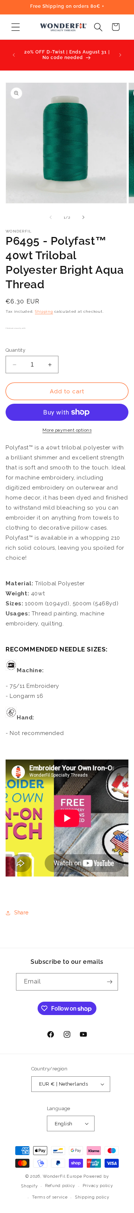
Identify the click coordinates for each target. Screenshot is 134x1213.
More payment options (67, 430)
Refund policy (60, 1185)
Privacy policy (98, 1185)
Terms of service (49, 1197)
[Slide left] (50, 217)
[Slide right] (83, 217)
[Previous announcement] (14, 55)
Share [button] (21, 913)
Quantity (15, 350)
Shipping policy (92, 1197)
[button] (15, 27)
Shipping (44, 311)
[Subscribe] (109, 982)
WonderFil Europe (62, 1176)
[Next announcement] (120, 55)
